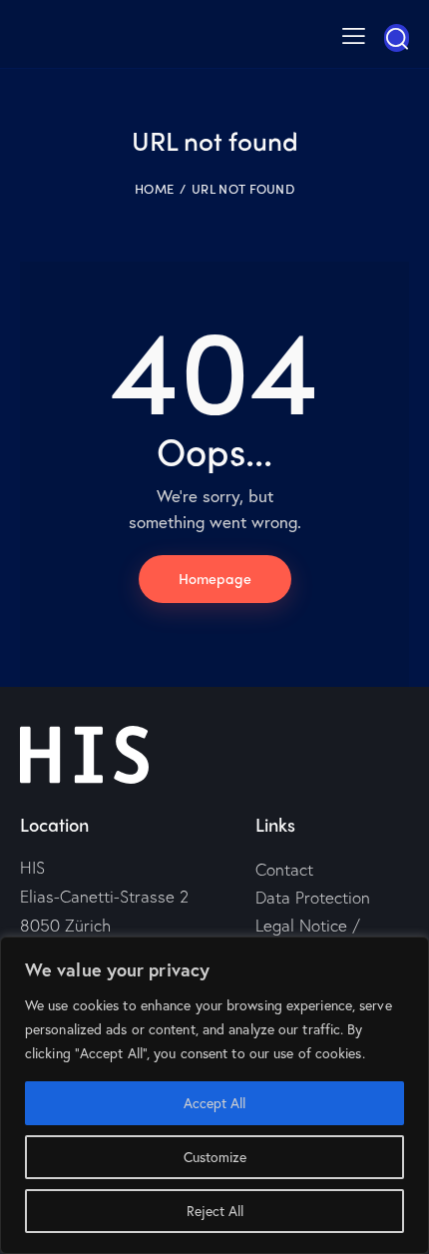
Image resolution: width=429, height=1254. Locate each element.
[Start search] (396, 38)
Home (154, 189)
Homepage (215, 578)
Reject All (215, 1210)
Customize (215, 1156)
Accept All (214, 1102)
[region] (214, 1095)
